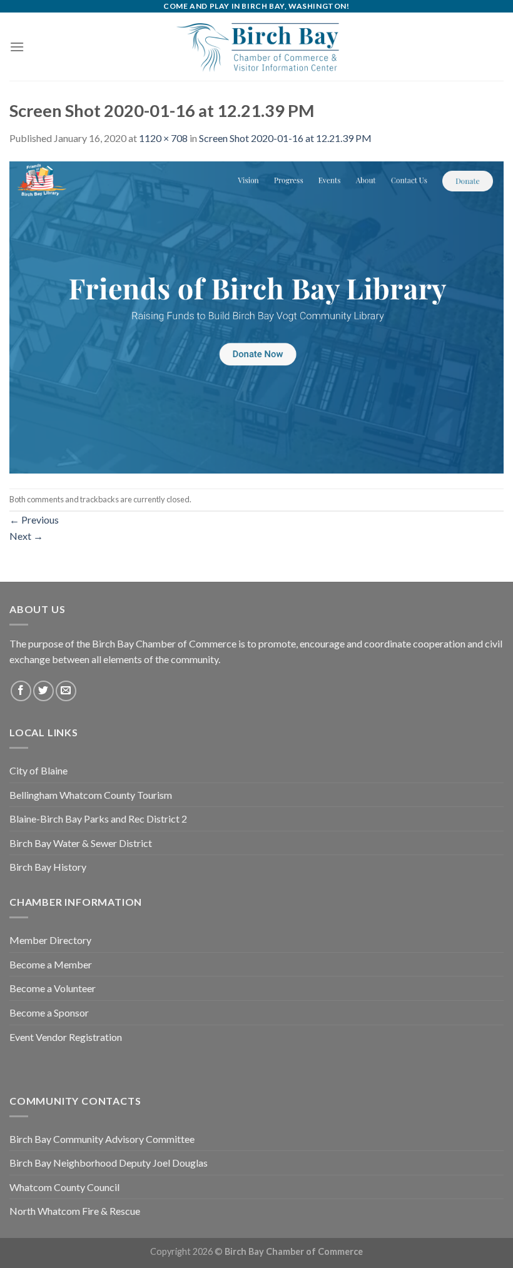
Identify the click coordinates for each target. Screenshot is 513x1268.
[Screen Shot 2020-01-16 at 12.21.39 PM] (256, 316)
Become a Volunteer (52, 988)
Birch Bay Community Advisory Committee (102, 1139)
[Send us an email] (66, 691)
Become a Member (50, 964)
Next (26, 536)
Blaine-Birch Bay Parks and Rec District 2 (98, 818)
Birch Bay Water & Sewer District (80, 843)
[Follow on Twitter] (43, 691)
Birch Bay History (47, 867)
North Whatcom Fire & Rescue (74, 1211)
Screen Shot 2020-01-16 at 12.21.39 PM (285, 138)
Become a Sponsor (49, 1012)
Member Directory (50, 940)
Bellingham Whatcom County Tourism (90, 795)
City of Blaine (38, 770)
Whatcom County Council (64, 1187)
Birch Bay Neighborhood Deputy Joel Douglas (108, 1163)
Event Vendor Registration (65, 1037)
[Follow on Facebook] (21, 691)
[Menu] (16, 46)
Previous (34, 519)
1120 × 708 (163, 138)
